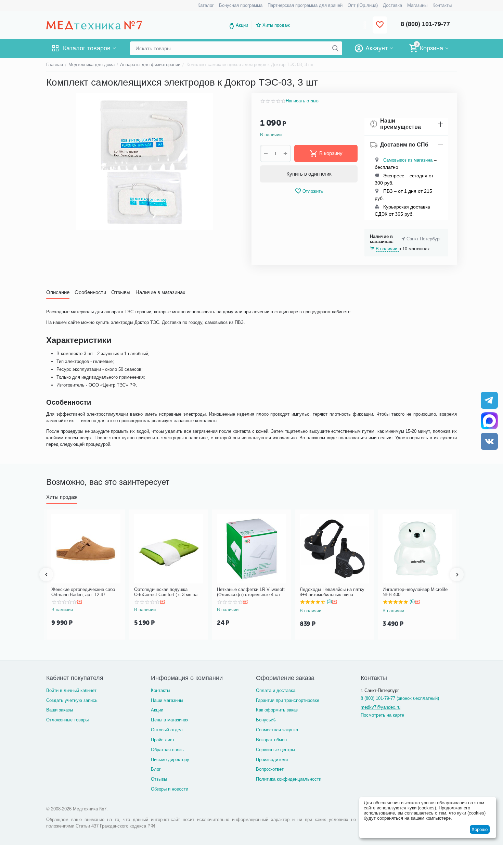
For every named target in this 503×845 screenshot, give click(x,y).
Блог (156, 769)
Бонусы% (266, 719)
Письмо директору (170, 759)
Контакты (160, 690)
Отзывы (159, 779)
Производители (272, 759)
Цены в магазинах (170, 719)
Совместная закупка (277, 729)
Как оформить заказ (277, 709)
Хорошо (480, 829)
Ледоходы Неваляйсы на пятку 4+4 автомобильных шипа (332, 592)
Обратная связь (167, 749)
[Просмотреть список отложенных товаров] (379, 25)
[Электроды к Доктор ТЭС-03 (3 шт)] (144, 161)
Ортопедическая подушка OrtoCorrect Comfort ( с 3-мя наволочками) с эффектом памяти (167, 592)
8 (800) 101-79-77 (425, 24)
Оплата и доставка (275, 690)
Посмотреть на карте (382, 715)
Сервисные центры (275, 749)
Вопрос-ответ (270, 769)
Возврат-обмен (271, 739)
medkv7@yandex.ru (380, 707)
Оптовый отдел (167, 729)
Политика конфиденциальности (288, 779)
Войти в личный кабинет (71, 690)
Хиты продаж (276, 25)
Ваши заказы (59, 709)
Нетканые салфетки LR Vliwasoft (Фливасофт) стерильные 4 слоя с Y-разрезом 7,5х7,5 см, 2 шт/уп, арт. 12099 (251, 592)
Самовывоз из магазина (408, 160)
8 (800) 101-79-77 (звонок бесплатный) (400, 698)
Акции (242, 25)
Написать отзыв (302, 101)
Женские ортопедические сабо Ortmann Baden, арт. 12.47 (83, 592)
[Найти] (335, 48)
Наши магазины (167, 700)
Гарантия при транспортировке (287, 700)
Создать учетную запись (72, 700)
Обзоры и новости (169, 789)
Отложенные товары (67, 719)
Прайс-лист (163, 739)
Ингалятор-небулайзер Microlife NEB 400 (415, 592)
